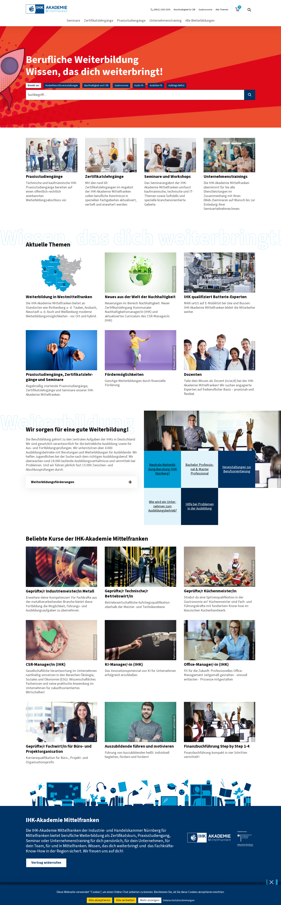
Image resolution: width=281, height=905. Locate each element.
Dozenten (193, 375)
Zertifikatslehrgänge (98, 20)
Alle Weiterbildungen (199, 20)
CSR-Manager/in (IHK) (45, 664)
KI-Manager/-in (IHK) (124, 664)
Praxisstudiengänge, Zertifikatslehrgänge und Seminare (59, 377)
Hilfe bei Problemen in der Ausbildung (200, 506)
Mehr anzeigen (149, 900)
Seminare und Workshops (167, 177)
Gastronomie (205, 9)
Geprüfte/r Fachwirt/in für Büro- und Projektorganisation (59, 748)
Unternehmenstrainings (226, 177)
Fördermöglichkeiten (124, 375)
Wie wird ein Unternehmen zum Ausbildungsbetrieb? (162, 506)
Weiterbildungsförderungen (52, 482)
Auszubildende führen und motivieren (139, 746)
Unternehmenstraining (165, 20)
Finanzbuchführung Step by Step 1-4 (216, 746)
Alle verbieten (125, 900)
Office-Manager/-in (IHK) (206, 664)
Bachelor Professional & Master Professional (199, 469)
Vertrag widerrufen (46, 862)
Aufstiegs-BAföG (176, 85)
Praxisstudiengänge (131, 20)
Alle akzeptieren (99, 900)
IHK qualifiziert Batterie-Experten (215, 297)
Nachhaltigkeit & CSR (184, 9)
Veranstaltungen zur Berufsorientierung (236, 469)
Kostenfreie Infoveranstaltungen (61, 85)
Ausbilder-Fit (156, 85)
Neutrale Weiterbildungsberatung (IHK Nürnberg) (162, 469)
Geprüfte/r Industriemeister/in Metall (60, 591)
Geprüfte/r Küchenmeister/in (210, 591)
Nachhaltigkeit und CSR (96, 85)
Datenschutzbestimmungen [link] (179, 900)
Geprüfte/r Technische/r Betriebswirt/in (126, 593)
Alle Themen (222, 9)
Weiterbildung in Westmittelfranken (59, 297)
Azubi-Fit (138, 85)
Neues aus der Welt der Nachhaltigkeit (140, 297)
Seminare (73, 20)
